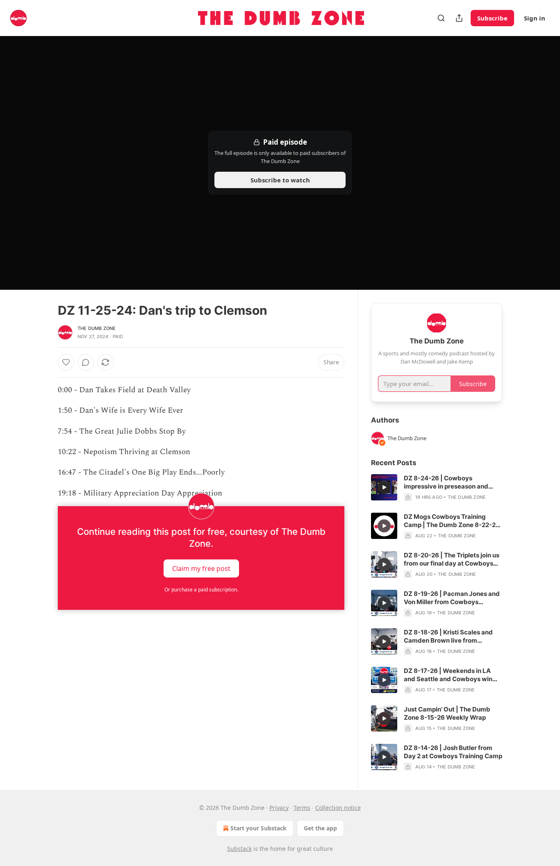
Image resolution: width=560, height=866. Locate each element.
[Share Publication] (459, 18)
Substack (239, 848)
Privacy (279, 807)
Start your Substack (258, 828)
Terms (302, 807)
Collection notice (338, 807)
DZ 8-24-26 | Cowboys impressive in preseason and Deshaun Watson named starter (451, 482)
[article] (436, 488)
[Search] (441, 18)
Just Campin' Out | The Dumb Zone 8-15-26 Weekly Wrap (447, 713)
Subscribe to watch (280, 180)
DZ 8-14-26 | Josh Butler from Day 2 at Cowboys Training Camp (453, 752)
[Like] (66, 362)
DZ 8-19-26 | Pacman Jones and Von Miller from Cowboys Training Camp (452, 598)
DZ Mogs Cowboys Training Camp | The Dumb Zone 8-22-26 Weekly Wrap (452, 521)
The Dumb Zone (96, 328)
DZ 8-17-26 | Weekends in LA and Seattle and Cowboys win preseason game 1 (448, 675)
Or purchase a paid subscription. (201, 589)
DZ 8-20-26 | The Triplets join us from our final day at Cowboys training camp (451, 559)
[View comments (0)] (85, 362)
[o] (384, 487)
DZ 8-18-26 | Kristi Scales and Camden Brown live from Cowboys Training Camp (448, 636)
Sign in (534, 18)
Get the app (320, 828)
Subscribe (492, 18)
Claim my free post (201, 568)
